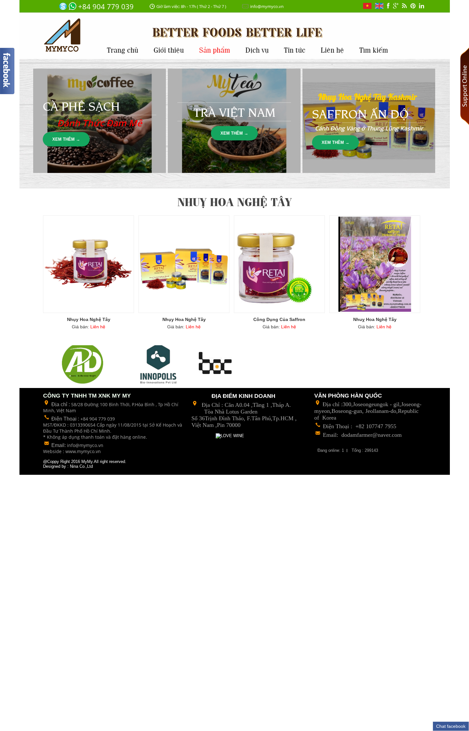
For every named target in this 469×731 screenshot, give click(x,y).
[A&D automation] (84, 363)
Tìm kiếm (373, 49)
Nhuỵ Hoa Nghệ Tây (375, 319)
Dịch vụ (257, 49)
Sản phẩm (214, 49)
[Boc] (215, 363)
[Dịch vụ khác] (404, 6)
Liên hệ (332, 49)
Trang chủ (122, 49)
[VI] (367, 6)
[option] (84, 365)
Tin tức (294, 49)
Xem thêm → (66, 139)
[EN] (379, 6)
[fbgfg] (388, 6)
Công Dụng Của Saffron (279, 319)
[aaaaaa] (395, 6)
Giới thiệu (168, 49)
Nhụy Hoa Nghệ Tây (88, 319)
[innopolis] (159, 363)
